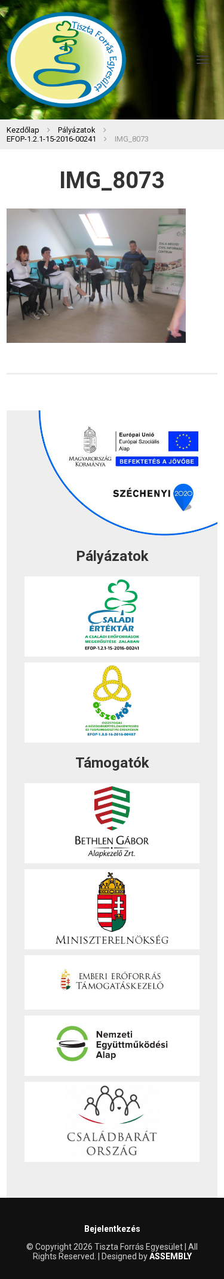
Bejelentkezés (112, 1229)
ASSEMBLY (170, 1256)
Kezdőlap (23, 129)
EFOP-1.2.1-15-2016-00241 (51, 138)
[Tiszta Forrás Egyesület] (66, 59)
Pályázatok (77, 129)
